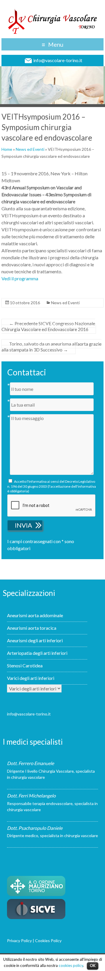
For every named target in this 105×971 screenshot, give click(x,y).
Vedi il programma (19, 278)
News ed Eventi (30, 149)
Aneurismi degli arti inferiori (35, 640)
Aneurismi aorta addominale (35, 615)
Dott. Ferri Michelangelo (31, 795)
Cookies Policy (48, 940)
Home (6, 149)
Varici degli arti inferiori (30, 678)
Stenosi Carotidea (25, 665)
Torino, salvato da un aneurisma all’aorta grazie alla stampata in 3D (51, 346)
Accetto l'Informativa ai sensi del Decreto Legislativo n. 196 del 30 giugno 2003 (51, 486)
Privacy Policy (19, 940)
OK (92, 965)
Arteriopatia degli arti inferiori (37, 653)
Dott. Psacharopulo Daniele (34, 828)
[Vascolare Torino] (52, 20)
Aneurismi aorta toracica (31, 628)
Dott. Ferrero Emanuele (30, 763)
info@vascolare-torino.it (57, 60)
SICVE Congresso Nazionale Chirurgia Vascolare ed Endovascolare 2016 (48, 326)
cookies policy (71, 965)
